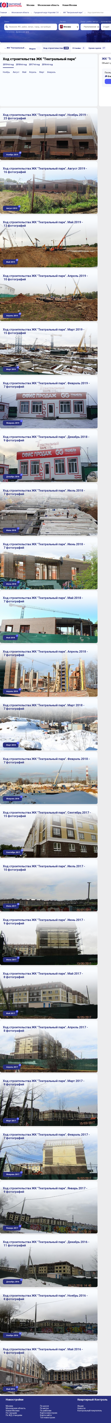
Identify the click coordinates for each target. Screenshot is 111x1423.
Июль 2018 (12, 529)
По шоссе (44, 1406)
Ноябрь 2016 (13, 1334)
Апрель (32, 72)
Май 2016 (11, 1388)
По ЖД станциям (14, 1415)
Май (24, 72)
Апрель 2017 (13, 1066)
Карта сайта (46, 1415)
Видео (32, 49)
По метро (44, 1408)
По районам (45, 1410)
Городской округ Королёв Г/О (46, 12)
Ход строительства (55, 48)
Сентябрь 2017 (14, 851)
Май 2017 (11, 1012)
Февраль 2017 (14, 1173)
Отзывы (78, 48)
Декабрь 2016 (14, 1281)
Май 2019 (12, 261)
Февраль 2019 (14, 422)
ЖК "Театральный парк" (73, 12)
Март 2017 (12, 1120)
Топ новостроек (47, 1417)
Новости (81, 1408)
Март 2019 (12, 368)
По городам (11, 1413)
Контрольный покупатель (89, 1410)
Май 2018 (11, 637)
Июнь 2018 (12, 583)
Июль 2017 (12, 905)
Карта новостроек (48, 1413)
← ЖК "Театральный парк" (16, 48)
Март (41, 72)
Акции (80, 1406)
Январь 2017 (13, 1227)
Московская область (20, 12)
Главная (3, 12)
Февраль (51, 72)
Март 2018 (12, 744)
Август (16, 72)
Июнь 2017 (12, 959)
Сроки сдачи (96, 48)
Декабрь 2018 (14, 476)
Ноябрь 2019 (13, 154)
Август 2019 (13, 207)
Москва (9, 1406)
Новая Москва (12, 1410)
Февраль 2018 (14, 798)
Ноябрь (6, 72)
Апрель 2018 (13, 690)
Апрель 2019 (13, 315)
